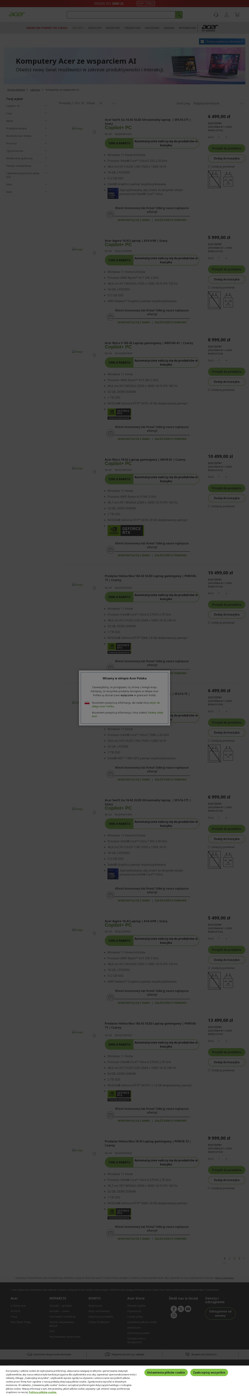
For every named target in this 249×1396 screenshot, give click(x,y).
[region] (124, 1381)
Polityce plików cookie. (43, 1392)
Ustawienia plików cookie (166, 1372)
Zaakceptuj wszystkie (209, 1372)
